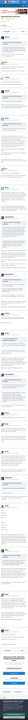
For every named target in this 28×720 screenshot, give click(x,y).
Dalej (22, 31)
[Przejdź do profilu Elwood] (2, 37)
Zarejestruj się (14, 673)
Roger (7, 424)
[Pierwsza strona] (2, 31)
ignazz (7, 413)
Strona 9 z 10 (15, 31)
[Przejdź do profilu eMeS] (2, 550)
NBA (11, 26)
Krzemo (7, 77)
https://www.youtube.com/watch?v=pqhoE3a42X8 (12, 317)
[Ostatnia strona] (26, 31)
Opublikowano (12, 38)
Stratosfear (8, 477)
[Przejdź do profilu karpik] (2, 334)
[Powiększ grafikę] (23, 296)
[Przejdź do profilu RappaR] (2, 91)
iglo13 (5, 25)
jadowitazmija (9, 217)
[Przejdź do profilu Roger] (2, 424)
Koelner (7, 313)
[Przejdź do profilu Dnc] (2, 63)
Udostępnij (7, 691)
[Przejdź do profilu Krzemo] (2, 78)
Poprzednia (7, 31)
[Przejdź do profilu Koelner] (2, 314)
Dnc (6, 62)
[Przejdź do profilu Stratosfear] (2, 478)
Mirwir (7, 118)
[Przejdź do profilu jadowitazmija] (2, 217)
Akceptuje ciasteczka (15, 714)
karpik (7, 333)
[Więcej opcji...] (25, 38)
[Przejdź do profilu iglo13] (2, 452)
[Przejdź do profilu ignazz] (2, 413)
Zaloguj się (14, 683)
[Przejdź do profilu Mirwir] (2, 119)
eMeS (6, 550)
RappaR (7, 90)
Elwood (7, 37)
